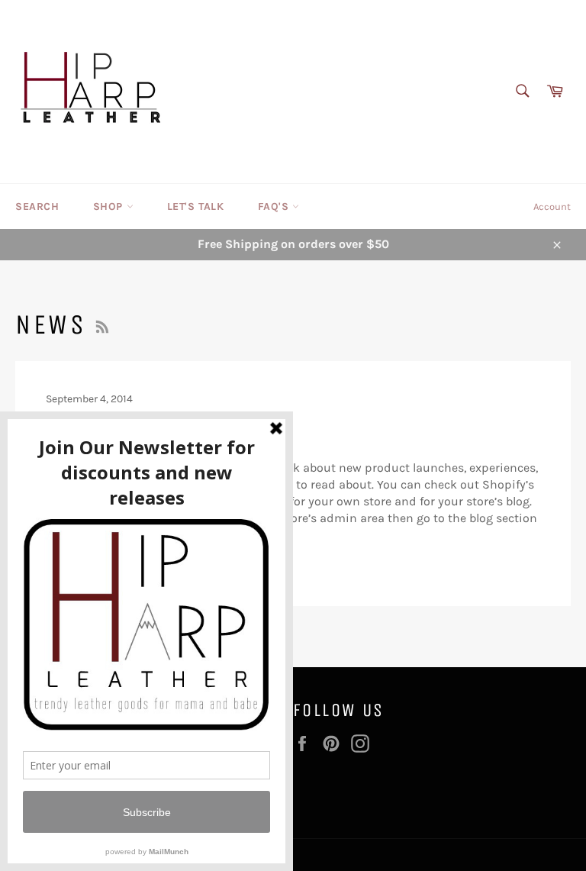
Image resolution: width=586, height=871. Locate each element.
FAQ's (275, 206)
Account (552, 206)
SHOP (110, 206)
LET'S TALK (195, 206)
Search (37, 206)
